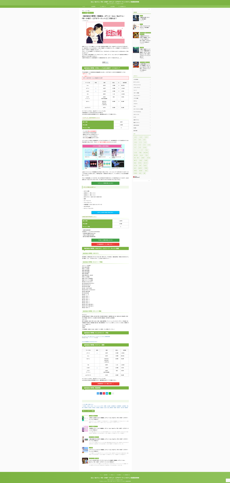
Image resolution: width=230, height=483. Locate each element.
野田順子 (118, 407)
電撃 (144, 173)
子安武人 (146, 155)
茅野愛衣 (135, 170)
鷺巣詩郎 (126, 407)
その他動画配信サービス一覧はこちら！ (105, 244)
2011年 (140, 142)
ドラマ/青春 (85, 404)
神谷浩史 (145, 165)
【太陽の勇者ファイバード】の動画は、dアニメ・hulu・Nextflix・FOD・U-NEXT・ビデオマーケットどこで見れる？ (145, 67)
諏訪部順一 (141, 170)
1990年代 (140, 137)
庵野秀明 (86, 407)
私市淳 (105, 407)
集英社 (140, 173)
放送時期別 (93, 6)
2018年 (139, 147)
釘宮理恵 (135, 173)
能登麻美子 (140, 168)
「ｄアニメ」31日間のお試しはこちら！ (105, 183)
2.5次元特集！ (112, 6)
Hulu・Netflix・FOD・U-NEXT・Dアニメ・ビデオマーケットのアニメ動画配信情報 (115, 2)
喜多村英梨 (136, 155)
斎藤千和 (135, 160)
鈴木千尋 (122, 407)
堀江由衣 (141, 155)
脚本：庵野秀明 (110, 407)
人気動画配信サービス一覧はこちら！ (104, 383)
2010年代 (135, 142)
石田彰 (140, 165)
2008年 (139, 139)
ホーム (84, 6)
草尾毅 (115, 407)
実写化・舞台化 (136, 157)
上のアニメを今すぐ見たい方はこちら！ (105, 212)
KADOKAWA (144, 147)
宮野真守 (143, 157)
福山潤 (135, 168)
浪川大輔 (135, 165)
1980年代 (135, 137)
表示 (107, 62)
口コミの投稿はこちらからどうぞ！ (89, 341)
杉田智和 (145, 160)
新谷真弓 (90, 407)
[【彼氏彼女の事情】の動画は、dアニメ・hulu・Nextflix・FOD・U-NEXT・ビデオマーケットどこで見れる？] (107, 393)
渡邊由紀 (101, 407)
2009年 (144, 139)
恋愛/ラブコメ (90, 404)
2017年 (135, 147)
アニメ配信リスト (103, 6)
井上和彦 (135, 152)
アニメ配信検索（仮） (122, 6)
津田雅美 (97, 407)
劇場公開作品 (146, 152)
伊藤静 (140, 152)
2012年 (145, 142)
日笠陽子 (140, 160)
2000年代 (146, 137)
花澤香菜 (145, 168)
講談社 (146, 170)
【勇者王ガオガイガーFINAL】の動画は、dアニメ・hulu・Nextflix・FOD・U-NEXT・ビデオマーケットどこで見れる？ (145, 39)
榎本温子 (93, 407)
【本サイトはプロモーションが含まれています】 (115, 479)
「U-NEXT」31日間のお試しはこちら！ (105, 240)
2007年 (135, 139)
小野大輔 (148, 157)
